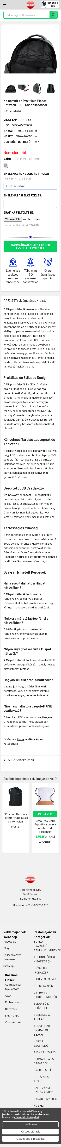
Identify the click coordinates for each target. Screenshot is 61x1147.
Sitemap (8, 966)
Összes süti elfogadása (30, 1138)
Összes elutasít (30, 1131)
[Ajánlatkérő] (51, 4)
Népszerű (11, 1009)
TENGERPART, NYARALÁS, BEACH (43, 1030)
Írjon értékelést (13, 110)
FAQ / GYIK (12, 1015)
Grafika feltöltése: (19, 212)
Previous (51, 779)
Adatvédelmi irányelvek (26, 1117)
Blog (6, 948)
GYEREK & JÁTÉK (45, 1070)
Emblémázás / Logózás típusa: (26, 176)
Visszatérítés (13, 1022)
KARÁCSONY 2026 (45, 1099)
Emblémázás (13, 1002)
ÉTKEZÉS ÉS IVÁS (45, 979)
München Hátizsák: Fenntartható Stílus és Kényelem (16, 817)
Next (55, 779)
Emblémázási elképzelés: (23, 195)
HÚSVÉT (39, 1105)
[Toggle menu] (4, 4)
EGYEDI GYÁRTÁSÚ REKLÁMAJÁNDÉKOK (47, 946)
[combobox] (30, 15)
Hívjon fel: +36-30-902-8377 (30, 905)
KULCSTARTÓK (43, 986)
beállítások (30, 1124)
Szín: (21, 159)
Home (20, 739)
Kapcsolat (9, 941)
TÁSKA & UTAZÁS (45, 1052)
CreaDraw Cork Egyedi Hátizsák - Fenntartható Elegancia (45, 826)
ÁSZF (8, 995)
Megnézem (45, 814)
